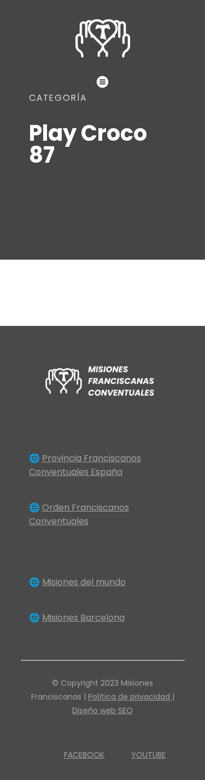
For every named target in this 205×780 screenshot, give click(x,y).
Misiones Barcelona (83, 617)
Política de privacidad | (131, 696)
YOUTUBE (148, 754)
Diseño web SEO (102, 710)
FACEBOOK (84, 754)
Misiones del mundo (84, 582)
